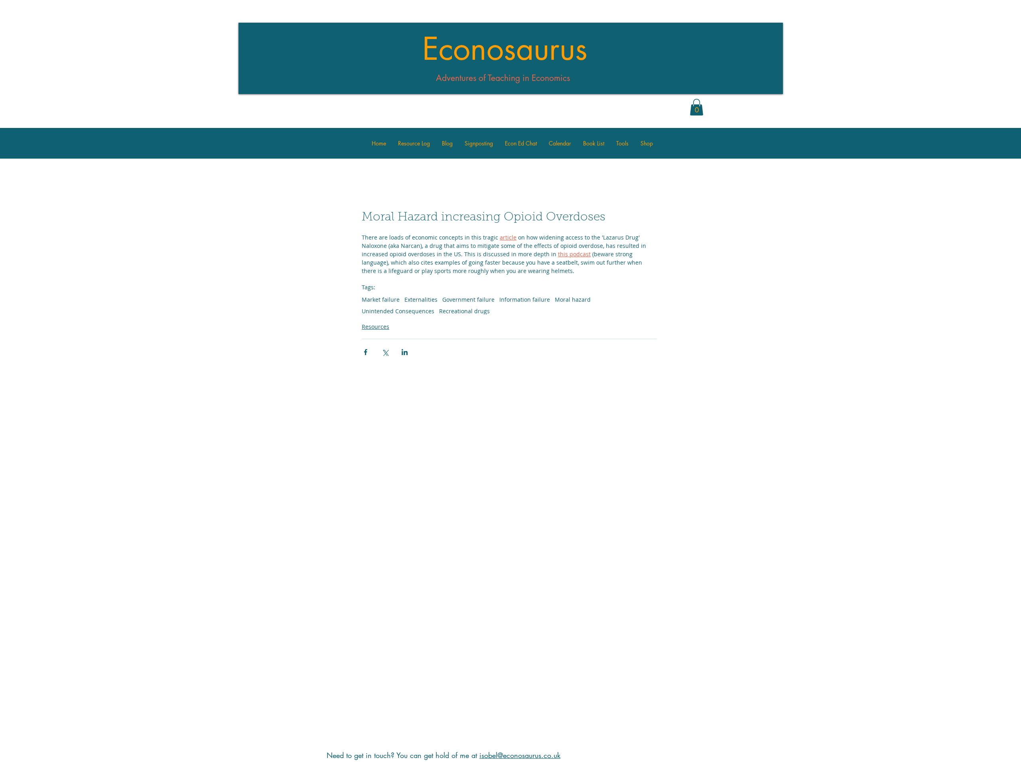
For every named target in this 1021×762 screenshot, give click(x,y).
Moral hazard (573, 299)
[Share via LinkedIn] (404, 352)
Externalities (421, 299)
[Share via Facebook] (365, 352)
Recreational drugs (464, 311)
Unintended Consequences (398, 311)
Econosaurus (504, 49)
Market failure (381, 299)
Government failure (468, 299)
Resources (375, 326)
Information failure (524, 299)
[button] (697, 107)
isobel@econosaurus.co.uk (519, 755)
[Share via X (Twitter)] (385, 352)
